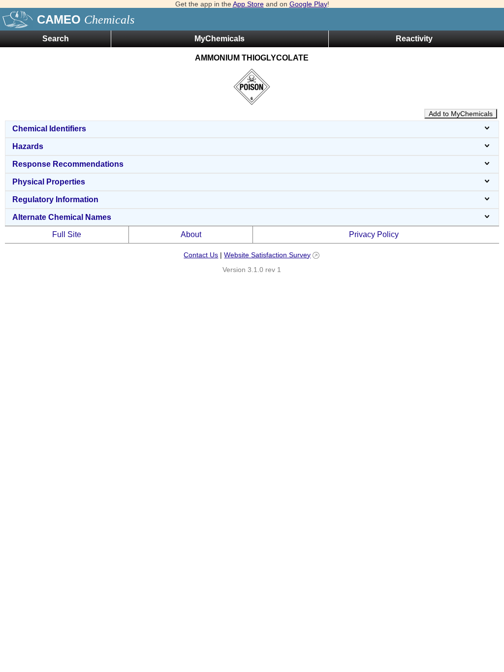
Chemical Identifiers (49, 128)
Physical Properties (48, 182)
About (191, 234)
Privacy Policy (374, 234)
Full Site (66, 234)
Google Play (308, 4)
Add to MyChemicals (461, 114)
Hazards (27, 146)
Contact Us (201, 255)
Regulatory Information (55, 199)
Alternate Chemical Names (61, 217)
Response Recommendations (68, 164)
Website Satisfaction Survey (267, 255)
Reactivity (414, 38)
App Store (248, 4)
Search (55, 38)
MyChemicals (219, 38)
